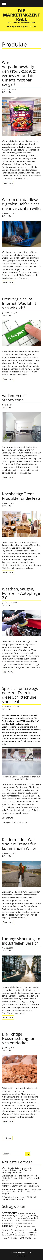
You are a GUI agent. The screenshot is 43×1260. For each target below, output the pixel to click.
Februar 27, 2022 (10, 602)
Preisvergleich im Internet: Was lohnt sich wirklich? (19, 303)
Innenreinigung (6, 1223)
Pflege (21, 1230)
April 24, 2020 (9, 1048)
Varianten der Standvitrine (14, 398)
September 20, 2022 (11, 313)
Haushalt (11, 1220)
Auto (14, 1213)
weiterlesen (22, 813)
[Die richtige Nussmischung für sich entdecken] (21, 1069)
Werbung (26, 1237)
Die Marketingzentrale (21, 15)
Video (35, 1235)
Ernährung (25, 1216)
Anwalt (6, 1213)
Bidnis (24, 1256)
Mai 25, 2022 (8, 405)
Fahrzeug (33, 1215)
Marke (25, 1223)
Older (8, 1138)
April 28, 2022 (9, 503)
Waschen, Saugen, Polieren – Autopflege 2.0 (21, 593)
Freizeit (5, 1218)
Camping (19, 1216)
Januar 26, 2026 (10, 89)
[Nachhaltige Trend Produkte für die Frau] (21, 524)
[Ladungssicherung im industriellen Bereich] (21, 968)
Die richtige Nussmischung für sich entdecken (18, 1038)
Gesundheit (32, 1218)
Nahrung (6, 1230)
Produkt (32, 1230)
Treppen (29, 1234)
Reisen (31, 1232)
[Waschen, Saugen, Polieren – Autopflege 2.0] (21, 623)
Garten (13, 1218)
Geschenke (21, 1218)
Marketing (10, 1225)
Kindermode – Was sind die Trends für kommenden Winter (20, 844)
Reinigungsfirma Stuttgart (20, 1233)
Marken (30, 1223)
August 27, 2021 (10, 853)
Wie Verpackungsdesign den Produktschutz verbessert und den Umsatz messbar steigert (19, 73)
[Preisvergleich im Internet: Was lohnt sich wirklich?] (21, 333)
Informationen (31, 1221)
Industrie (23, 1221)
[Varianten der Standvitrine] (21, 427)
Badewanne (21, 1213)
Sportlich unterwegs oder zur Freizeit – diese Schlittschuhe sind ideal (20, 695)
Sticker (16, 1235)
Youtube (34, 1238)
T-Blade (27, 779)
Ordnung (15, 1230)
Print (24, 1230)
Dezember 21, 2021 (11, 706)
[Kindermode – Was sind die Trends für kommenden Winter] (21, 874)
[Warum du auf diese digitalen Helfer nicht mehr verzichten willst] (21, 234)
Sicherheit (5, 1235)
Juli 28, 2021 (8, 948)
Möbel (33, 1226)
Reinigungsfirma (7, 1233)
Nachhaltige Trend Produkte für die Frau (21, 496)
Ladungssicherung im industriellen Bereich (21, 941)
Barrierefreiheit (31, 1213)
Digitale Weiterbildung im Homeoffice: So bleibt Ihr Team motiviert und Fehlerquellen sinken (21, 1178)
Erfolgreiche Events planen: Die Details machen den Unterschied (19, 1198)
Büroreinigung (9, 1215)
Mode (28, 1226)
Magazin (20, 1223)
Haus (4, 1220)
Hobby (18, 1221)
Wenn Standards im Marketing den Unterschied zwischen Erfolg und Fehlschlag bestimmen (17, 1170)
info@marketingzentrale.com (22, 26)
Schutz (37, 1233)
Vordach (4, 1238)
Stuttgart (22, 1235)
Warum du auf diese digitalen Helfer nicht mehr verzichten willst (21, 204)
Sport (11, 1234)
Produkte (7, 92)
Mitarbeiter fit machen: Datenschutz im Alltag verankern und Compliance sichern (20, 1184)
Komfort (14, 1223)
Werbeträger (13, 1238)
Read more (8, 183)
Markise (22, 1226)
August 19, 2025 (10, 213)
